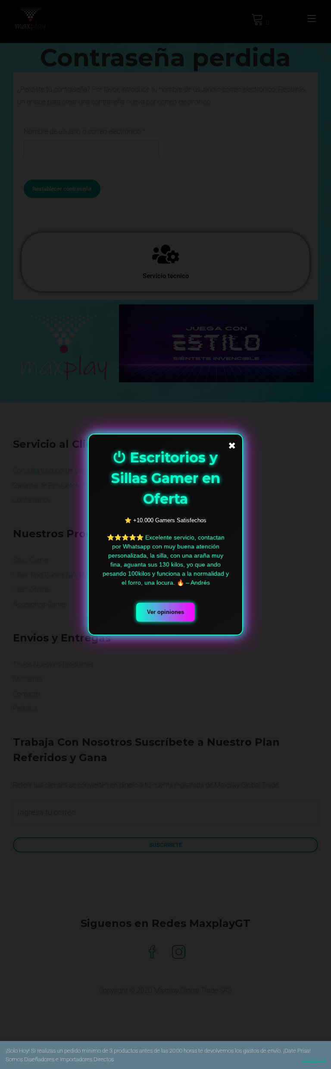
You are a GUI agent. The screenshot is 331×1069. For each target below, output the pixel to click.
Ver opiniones (165, 612)
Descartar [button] (313, 1059)
